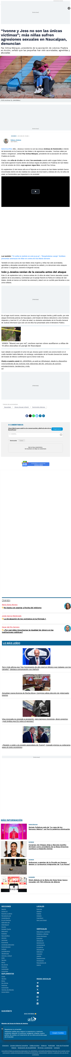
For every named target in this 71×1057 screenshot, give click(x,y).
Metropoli (4, 931)
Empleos (39, 938)
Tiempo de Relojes (7, 989)
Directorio (5, 1045)
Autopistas (5, 969)
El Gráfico (40, 947)
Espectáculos (5, 947)
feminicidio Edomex (38, 407)
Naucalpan (7, 407)
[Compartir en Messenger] (37, 415)
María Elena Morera (9, 605)
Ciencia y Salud (6, 955)
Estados (4, 933)
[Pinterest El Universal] (38, 1000)
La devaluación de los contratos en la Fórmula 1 (25, 619)
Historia (13, 1047)
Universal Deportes (7, 944)
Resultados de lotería (41, 964)
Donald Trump (6, 929)
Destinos (4, 967)
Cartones (4, 940)
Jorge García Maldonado (11, 616)
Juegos (39, 956)
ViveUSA (39, 954)
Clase (3, 976)
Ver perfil (14, 141)
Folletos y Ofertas (42, 934)
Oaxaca (39, 911)
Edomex (14, 136)
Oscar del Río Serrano (10, 627)
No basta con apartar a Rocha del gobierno (23, 608)
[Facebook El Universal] (38, 986)
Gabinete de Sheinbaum (5, 923)
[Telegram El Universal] (38, 983)
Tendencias (5, 953)
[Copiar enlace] (40, 415)
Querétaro (40, 918)
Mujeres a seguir (6, 913)
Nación (3, 909)
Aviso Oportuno (42, 936)
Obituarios (40, 940)
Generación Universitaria (41, 944)
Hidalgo (39, 915)
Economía (4, 942)
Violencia (44, 1045)
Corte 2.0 (4, 911)
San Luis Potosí (42, 920)
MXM (3, 958)
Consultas (4, 971)
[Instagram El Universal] (38, 997)
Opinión (6, 600)
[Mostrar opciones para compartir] (69, 8)
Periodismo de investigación (6, 917)
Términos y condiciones (45, 1047)
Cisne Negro (5, 992)
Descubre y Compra (43, 931)
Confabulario (5, 951)
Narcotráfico (5, 935)
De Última (4, 983)
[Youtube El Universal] (38, 993)
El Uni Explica (6, 920)
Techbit (3, 960)
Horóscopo (40, 960)
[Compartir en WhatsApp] (33, 415)
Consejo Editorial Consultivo (19, 1045)
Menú (3, 962)
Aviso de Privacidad (62, 1045)
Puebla (39, 913)
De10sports (40, 949)
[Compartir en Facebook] (27, 415)
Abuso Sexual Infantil (22, 407)
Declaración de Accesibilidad (27, 1047)
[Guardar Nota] (43, 415)
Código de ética (34, 1045)
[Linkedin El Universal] (38, 1003)
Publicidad (51, 1045)
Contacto (57, 1047)
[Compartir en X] (30, 415)
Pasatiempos (41, 958)
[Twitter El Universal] (38, 989)
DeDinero (40, 951)
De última (4, 964)
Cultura (3, 949)
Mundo (3, 927)
